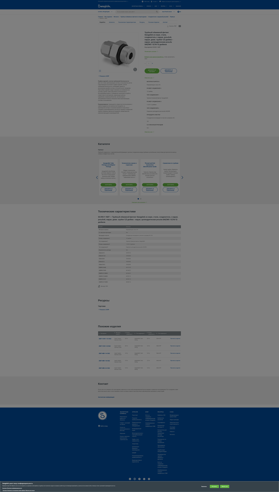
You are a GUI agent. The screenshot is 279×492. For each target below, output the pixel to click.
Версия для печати (30, 490)
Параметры (204, 486)
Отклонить (214, 486)
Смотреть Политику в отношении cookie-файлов (14, 490)
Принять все (225, 486)
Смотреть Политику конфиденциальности (12, 488)
